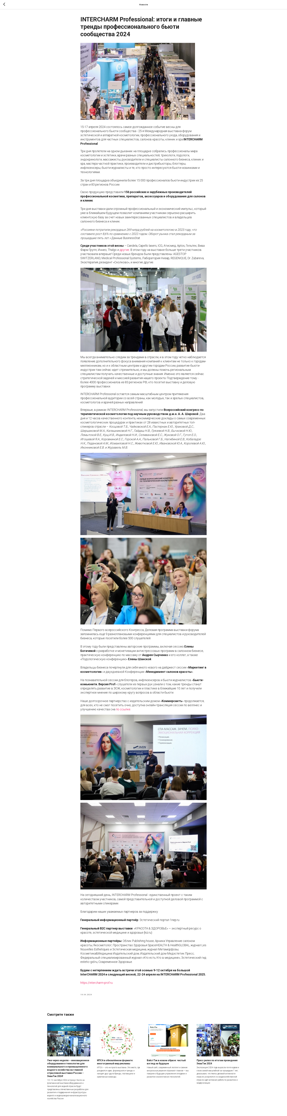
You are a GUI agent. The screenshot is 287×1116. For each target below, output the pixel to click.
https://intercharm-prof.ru (96, 982)
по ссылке (123, 709)
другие (124, 250)
